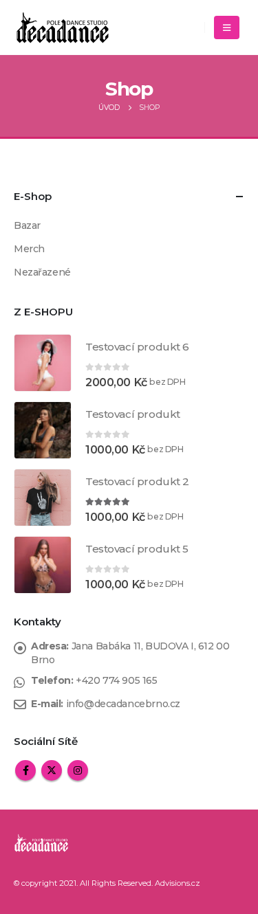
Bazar (27, 225)
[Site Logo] (62, 27)
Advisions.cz (177, 883)
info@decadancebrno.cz (123, 704)
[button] (226, 27)
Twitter (51, 770)
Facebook (25, 770)
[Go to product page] (43, 363)
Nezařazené (42, 272)
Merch (29, 249)
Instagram (77, 770)
